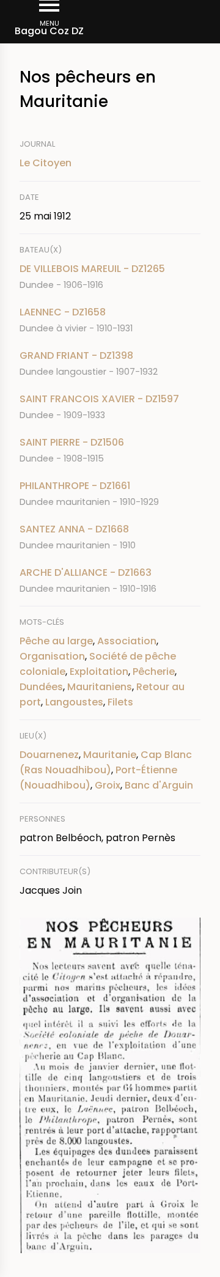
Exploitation (99, 671)
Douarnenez (49, 755)
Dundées (41, 687)
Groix (107, 785)
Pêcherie (154, 671)
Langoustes (74, 702)
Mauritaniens (99, 687)
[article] (110, 276)
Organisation (52, 656)
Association (126, 641)
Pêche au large (56, 641)
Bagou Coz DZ (49, 31)
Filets (120, 702)
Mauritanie (109, 755)
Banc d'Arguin (159, 785)
